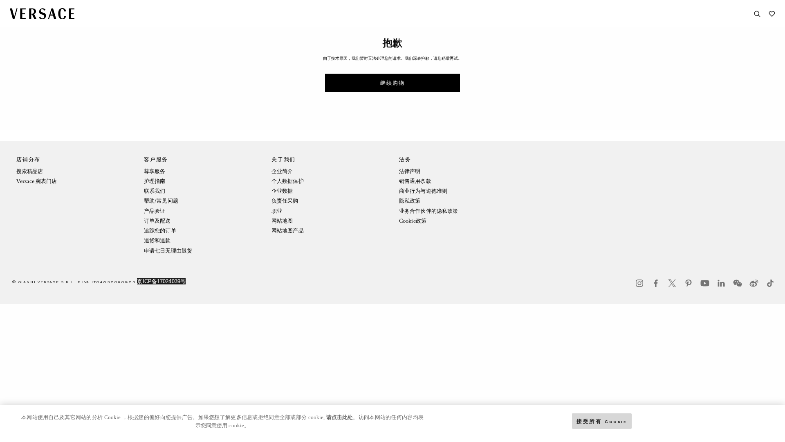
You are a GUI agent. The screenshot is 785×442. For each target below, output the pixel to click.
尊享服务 (154, 171)
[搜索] (757, 14)
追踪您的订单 (160, 230)
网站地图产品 (287, 230)
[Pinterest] (688, 283)
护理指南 (154, 181)
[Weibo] (754, 283)
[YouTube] (705, 283)
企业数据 (282, 190)
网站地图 (282, 220)
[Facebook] (656, 283)
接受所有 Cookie (601, 421)
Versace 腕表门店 (36, 181)
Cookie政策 (412, 220)
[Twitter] (672, 283)
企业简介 (282, 171)
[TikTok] (770, 283)
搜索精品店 (29, 171)
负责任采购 (284, 200)
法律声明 (409, 171)
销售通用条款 (415, 181)
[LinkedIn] (721, 283)
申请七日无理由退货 (168, 250)
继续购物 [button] (392, 83)
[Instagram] (639, 283)
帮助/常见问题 (161, 200)
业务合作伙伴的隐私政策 (428, 210)
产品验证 (154, 210)
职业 (276, 210)
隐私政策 (409, 200)
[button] (73, 207)
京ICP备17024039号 (161, 281)
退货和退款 (157, 240)
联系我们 (154, 190)
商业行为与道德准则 (423, 190)
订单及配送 (157, 220)
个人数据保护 (287, 181)
